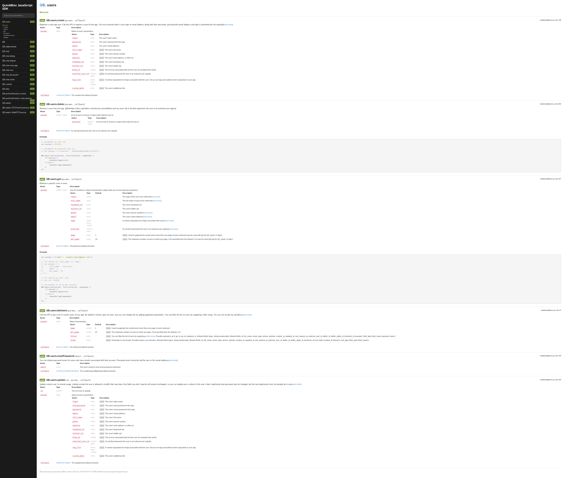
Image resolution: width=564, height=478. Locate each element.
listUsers (6, 33)
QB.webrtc (6, 103)
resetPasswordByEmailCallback (67, 371)
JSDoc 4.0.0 (66, 471)
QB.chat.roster (8, 79)
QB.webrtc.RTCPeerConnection (15, 108)
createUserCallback (63, 95)
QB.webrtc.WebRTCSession (14, 112)
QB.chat (5, 51)
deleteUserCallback (63, 131)
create (5, 27)
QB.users (6, 22)
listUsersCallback (62, 347)
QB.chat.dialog (8, 56)
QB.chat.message (10, 65)
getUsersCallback (62, 246)
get (4, 31)
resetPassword (8, 35)
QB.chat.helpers (9, 61)
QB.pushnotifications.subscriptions (17, 98)
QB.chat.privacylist (10, 75)
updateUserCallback (63, 463)
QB (3, 42)
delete (5, 29)
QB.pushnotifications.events (14, 94)
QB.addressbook (9, 47)
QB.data (5, 89)
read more (228, 24)
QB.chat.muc (8, 70)
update (5, 37)
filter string (151, 336)
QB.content (7, 84)
